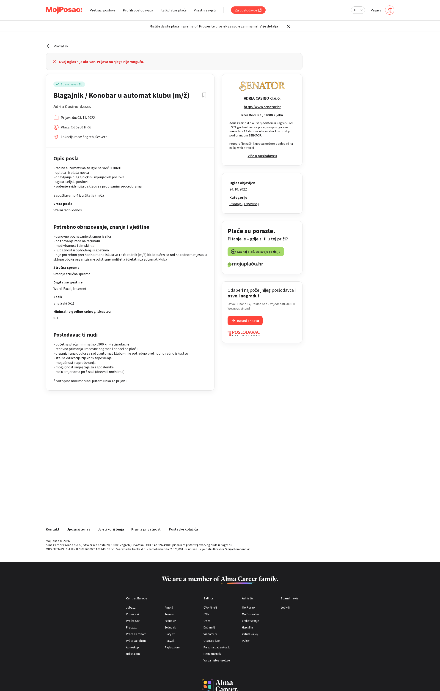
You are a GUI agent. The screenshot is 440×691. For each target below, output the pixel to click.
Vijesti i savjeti (205, 10)
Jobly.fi (285, 607)
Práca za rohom (136, 634)
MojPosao (248, 607)
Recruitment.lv (212, 654)
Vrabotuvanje (250, 621)
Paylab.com (172, 647)
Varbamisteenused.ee (217, 660)
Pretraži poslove (103, 10)
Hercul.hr (247, 627)
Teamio (169, 614)
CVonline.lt (210, 607)
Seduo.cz (170, 621)
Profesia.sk (132, 614)
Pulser (246, 641)
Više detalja (269, 26)
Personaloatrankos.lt (217, 647)
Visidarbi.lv (210, 634)
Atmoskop (132, 647)
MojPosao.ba (250, 614)
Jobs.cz (130, 607)
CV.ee (207, 621)
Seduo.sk (170, 627)
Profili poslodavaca (138, 10)
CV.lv (206, 614)
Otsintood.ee (212, 641)
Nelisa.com (133, 654)
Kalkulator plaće (173, 10)
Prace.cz (131, 627)
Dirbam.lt (209, 627)
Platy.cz (170, 634)
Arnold (169, 607)
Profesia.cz (133, 621)
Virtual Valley (250, 634)
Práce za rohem (136, 641)
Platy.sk (169, 641)
